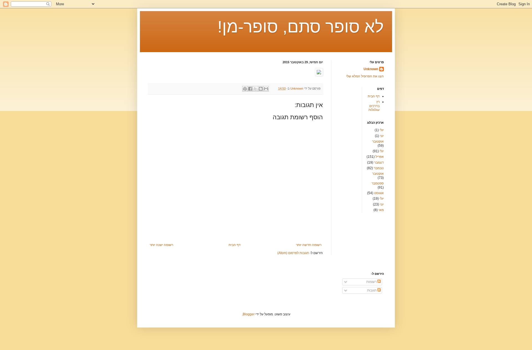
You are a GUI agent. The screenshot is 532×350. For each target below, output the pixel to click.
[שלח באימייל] (266, 89)
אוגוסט (379, 193)
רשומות (371, 282)
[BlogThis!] (261, 89)
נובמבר (379, 168)
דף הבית (235, 245)
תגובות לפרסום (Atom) (293, 253)
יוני (382, 136)
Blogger (249, 314)
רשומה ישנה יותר (161, 245)
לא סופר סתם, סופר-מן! (301, 26)
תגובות (372, 290)
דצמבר (379, 162)
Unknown (371, 69)
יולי (382, 130)
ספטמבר (378, 183)
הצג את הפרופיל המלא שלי (365, 76)
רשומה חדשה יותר (308, 245)
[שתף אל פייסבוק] (250, 89)
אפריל (379, 157)
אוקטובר (378, 141)
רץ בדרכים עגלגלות (374, 106)
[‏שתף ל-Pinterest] (245, 89)
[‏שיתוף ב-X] (255, 89)
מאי (381, 210)
